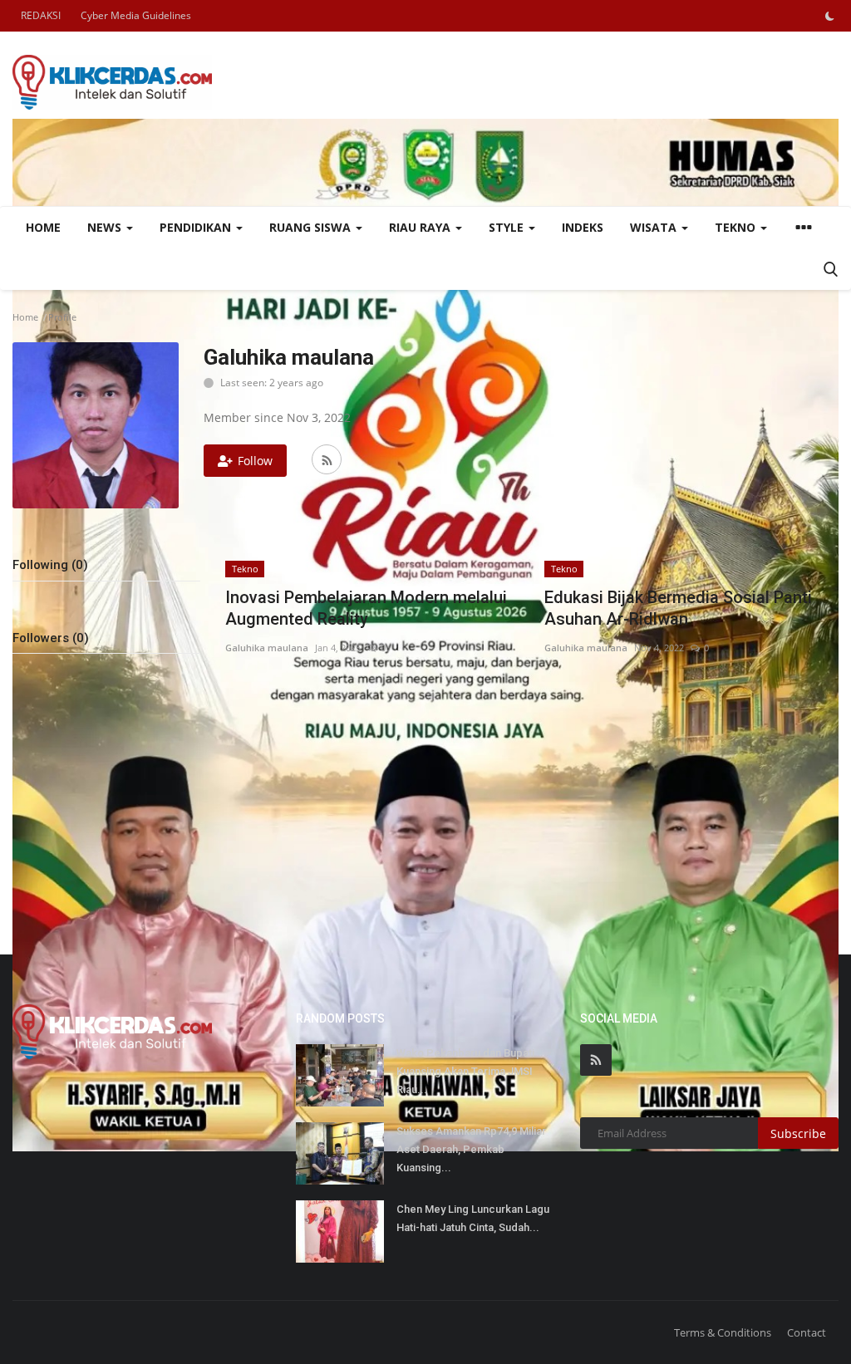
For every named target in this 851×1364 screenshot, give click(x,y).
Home (43, 227)
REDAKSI (41, 15)
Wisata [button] (655, 227)
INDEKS (582, 227)
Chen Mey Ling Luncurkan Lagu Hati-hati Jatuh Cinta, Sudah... (472, 1218)
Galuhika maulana (266, 647)
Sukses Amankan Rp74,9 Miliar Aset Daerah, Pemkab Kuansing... (471, 1149)
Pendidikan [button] (197, 227)
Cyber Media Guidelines (136, 15)
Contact (806, 1332)
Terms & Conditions (722, 1332)
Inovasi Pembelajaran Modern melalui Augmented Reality (366, 608)
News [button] (106, 227)
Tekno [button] (737, 227)
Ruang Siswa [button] (311, 227)
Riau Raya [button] (421, 227)
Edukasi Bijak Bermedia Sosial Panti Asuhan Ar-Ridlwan (678, 608)
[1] (829, 15)
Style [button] (508, 227)
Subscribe (798, 1133)
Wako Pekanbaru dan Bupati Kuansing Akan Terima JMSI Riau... (465, 1071)
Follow (255, 461)
